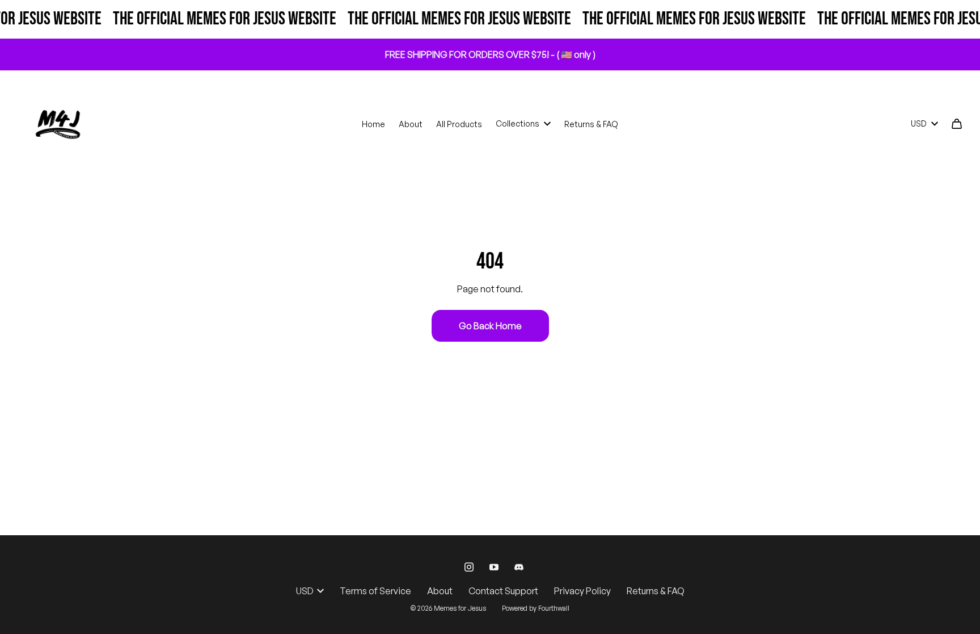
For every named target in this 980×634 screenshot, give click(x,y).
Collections (517, 123)
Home (373, 124)
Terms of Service (375, 591)
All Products (459, 124)
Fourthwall (553, 608)
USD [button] (919, 123)
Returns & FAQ (591, 124)
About (411, 124)
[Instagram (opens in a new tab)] (469, 567)
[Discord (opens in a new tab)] (518, 567)
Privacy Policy (582, 591)
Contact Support (503, 591)
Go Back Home (490, 325)
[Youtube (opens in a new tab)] (493, 567)
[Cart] (957, 124)
